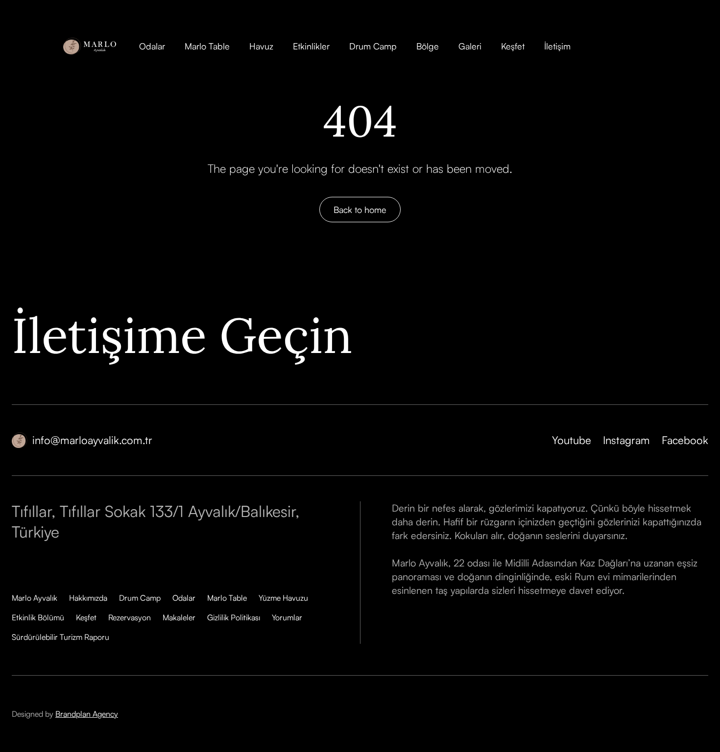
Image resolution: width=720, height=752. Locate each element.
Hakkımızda (88, 598)
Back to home (360, 209)
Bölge (427, 46)
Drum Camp (373, 46)
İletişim (557, 46)
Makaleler (179, 617)
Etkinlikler (311, 46)
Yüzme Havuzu (283, 598)
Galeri (469, 46)
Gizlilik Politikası (233, 617)
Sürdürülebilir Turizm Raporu (60, 637)
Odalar (152, 46)
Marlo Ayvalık (34, 598)
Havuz (261, 46)
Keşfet (513, 46)
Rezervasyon (129, 617)
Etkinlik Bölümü (38, 617)
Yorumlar (287, 617)
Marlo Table (207, 46)
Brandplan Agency (86, 714)
